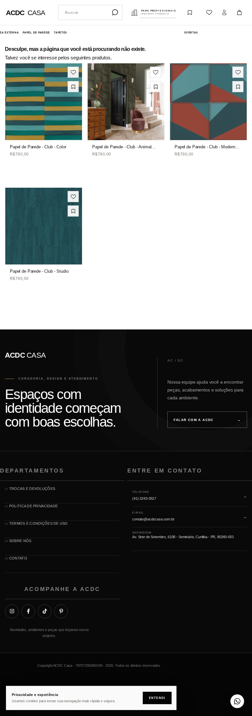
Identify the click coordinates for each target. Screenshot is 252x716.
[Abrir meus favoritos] (209, 12)
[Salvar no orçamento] (73, 86)
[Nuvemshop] (226, 667)
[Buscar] (114, 12)
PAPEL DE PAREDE (36, 32)
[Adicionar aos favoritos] (73, 72)
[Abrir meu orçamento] (189, 12)
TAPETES (60, 32)
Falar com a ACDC (207, 420)
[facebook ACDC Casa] (28, 611)
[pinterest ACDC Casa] (61, 611)
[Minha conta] (224, 12)
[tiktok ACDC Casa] (45, 611)
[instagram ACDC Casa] (12, 611)
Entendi (157, 698)
